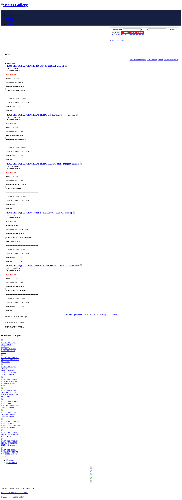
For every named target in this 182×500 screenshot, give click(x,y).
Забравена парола (119, 35)
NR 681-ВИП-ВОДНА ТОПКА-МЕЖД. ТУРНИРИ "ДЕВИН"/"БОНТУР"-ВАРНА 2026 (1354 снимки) (8, 348)
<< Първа (67, 314)
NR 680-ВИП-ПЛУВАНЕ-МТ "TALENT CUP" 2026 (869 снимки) (10, 360)
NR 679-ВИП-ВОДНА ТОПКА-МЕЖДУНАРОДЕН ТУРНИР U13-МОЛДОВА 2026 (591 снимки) (10, 371)
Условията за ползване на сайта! (14, 493)
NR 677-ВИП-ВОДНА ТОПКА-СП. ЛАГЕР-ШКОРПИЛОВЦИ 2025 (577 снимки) (9, 393)
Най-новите (152, 60)
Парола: (144, 30)
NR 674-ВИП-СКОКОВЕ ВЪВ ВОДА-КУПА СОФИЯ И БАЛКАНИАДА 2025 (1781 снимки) (10, 424)
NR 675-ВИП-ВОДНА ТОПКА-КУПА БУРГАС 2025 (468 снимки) (9, 414)
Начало (113, 40)
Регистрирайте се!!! (137, 35)
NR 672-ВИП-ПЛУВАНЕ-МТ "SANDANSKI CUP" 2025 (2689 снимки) (10, 443)
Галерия (120, 40)
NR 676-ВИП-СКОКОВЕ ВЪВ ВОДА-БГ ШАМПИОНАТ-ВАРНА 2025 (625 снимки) (10, 404)
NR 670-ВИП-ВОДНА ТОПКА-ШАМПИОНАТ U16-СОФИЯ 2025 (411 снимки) (9, 453)
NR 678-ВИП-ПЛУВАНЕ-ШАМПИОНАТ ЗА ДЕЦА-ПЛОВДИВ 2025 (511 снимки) (10, 382)
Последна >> (114, 314)
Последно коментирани (168, 60)
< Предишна (76, 314)
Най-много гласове (138, 60)
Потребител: (117, 30)
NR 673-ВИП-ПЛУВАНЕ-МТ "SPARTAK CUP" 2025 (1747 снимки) (10, 434)
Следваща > (103, 314)
